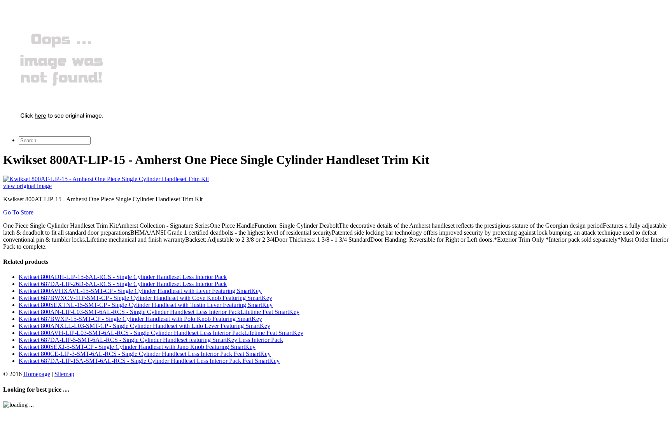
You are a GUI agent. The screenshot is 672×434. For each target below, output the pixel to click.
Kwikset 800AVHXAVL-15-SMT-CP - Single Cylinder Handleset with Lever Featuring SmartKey (140, 291)
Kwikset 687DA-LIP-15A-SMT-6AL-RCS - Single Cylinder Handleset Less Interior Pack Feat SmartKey (149, 360)
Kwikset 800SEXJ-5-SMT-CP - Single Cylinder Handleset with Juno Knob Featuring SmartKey (137, 346)
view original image (27, 186)
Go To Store (18, 212)
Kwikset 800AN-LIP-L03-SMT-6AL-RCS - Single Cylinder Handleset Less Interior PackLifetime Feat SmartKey (159, 312)
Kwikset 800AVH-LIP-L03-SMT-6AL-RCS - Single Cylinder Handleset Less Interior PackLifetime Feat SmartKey (161, 332)
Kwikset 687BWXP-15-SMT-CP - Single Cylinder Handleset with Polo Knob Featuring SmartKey (140, 318)
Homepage (36, 374)
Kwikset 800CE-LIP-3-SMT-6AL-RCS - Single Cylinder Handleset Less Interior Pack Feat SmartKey (145, 353)
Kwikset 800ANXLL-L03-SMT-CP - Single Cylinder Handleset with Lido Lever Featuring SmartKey (144, 325)
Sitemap (64, 374)
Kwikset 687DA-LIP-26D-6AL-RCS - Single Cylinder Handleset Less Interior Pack (123, 284)
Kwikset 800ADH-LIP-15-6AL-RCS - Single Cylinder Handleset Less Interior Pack (123, 277)
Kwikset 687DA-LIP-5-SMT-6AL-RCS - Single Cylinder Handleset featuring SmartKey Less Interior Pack (151, 339)
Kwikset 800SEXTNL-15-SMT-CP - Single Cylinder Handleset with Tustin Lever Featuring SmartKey (146, 305)
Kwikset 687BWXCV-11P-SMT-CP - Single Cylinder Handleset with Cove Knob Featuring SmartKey (145, 298)
